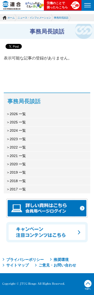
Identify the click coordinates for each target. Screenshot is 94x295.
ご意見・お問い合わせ (57, 265)
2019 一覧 (18, 172)
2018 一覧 (18, 181)
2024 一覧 (18, 130)
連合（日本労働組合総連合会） (12, 5)
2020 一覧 (18, 164)
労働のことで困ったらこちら (57, 5)
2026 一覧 (18, 114)
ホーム (11, 17)
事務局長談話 (61, 17)
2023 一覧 (18, 139)
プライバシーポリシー (25, 259)
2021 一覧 (18, 156)
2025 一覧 (18, 122)
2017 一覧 (18, 189)
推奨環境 (61, 259)
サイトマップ (17, 265)
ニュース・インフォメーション (34, 17)
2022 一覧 (18, 147)
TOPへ (87, 285)
